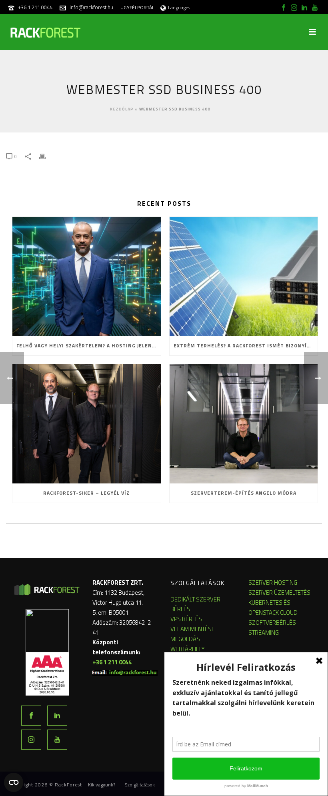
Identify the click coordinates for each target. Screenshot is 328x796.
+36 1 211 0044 (35, 7)
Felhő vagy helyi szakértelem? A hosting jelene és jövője (88, 345)
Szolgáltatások (140, 785)
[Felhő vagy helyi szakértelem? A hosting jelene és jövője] (86, 276)
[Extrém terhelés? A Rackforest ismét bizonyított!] (244, 276)
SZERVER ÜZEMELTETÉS (279, 592)
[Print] (46, 155)
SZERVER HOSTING (272, 582)
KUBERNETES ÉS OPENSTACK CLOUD (273, 607)
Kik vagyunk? (101, 785)
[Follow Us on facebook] (31, 716)
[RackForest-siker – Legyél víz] (86, 423)
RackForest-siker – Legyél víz (86, 493)
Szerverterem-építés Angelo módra (243, 493)
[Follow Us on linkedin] (57, 716)
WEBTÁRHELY (187, 649)
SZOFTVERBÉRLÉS (272, 622)
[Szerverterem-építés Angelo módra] (244, 423)
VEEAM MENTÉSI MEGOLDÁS (191, 634)
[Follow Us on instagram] (31, 740)
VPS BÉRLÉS (186, 619)
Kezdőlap (122, 109)
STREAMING (263, 632)
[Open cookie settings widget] (13, 782)
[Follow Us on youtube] (57, 740)
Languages (179, 7)
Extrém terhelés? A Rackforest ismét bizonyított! (246, 345)
